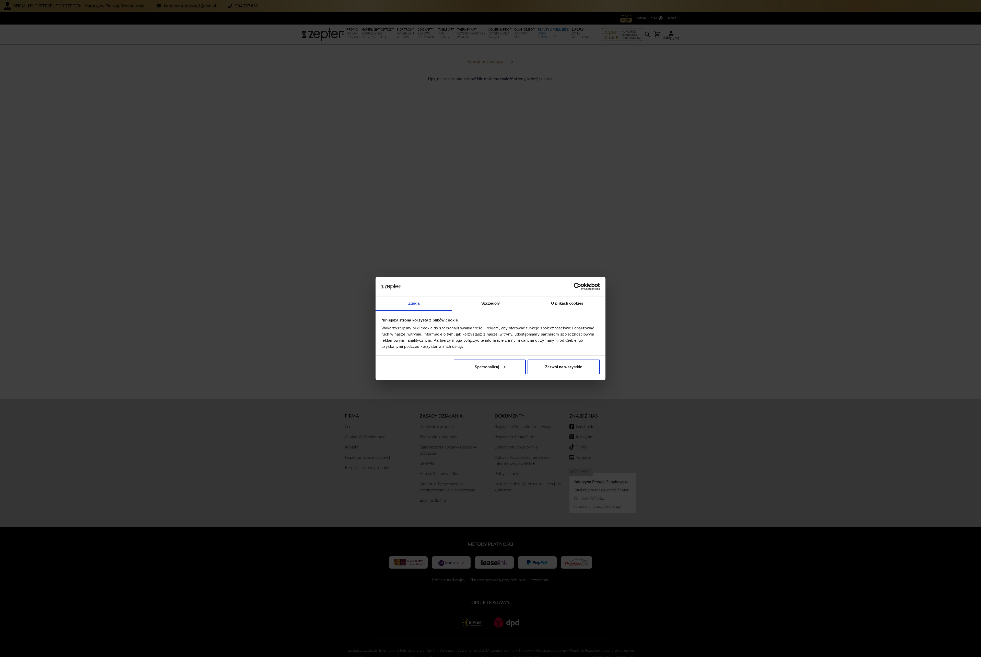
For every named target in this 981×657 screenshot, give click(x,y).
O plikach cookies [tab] (567, 303)
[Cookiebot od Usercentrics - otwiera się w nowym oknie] (577, 286)
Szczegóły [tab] (490, 303)
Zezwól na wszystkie (563, 367)
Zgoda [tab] (414, 303)
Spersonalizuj (487, 367)
